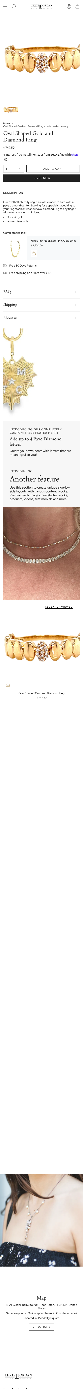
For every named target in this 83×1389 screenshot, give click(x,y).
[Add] (34, 253)
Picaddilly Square (48, 1318)
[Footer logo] (18, 1376)
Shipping (10, 304)
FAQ (7, 291)
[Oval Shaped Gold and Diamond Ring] (41, 650)
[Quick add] (7, 684)
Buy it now (41, 178)
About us (10, 318)
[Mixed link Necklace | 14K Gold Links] (15, 248)
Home (6, 123)
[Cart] (77, 6)
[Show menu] (5, 6)
